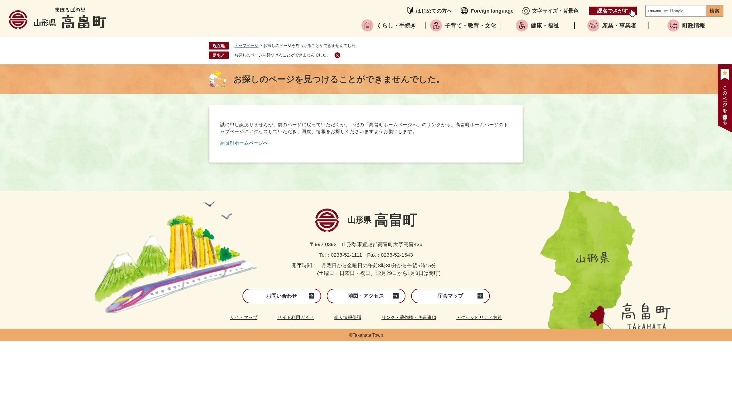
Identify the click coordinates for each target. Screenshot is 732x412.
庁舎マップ (450, 296)
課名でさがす (612, 11)
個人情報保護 (347, 317)
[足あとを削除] (337, 55)
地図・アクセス (366, 296)
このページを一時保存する (725, 102)
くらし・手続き (396, 25)
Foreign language (492, 11)
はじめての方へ (434, 11)
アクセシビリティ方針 (479, 317)
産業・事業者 (619, 25)
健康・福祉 (545, 25)
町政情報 (693, 25)
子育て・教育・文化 (470, 25)
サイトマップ (243, 317)
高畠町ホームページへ (244, 142)
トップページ (246, 45)
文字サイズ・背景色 (555, 11)
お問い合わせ (281, 296)
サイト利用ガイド (295, 317)
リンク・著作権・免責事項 (408, 317)
